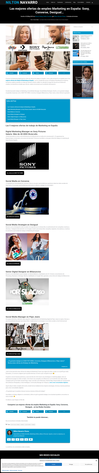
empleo (22, 424)
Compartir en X (64, 366)
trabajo (33, 424)
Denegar (71, 464)
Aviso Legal (20, 470)
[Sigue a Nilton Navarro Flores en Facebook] (13, 439)
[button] (96, 460)
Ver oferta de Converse (13, 216)
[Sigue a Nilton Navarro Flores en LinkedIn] (9, 439)
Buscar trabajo (39, 16)
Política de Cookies (5, 470)
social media (28, 424)
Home (32, 19)
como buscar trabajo (15, 424)
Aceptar (53, 464)
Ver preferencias (88, 464)
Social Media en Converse (13, 112)
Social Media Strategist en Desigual (16, 114)
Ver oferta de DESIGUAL (13, 263)
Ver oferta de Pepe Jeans (13, 354)
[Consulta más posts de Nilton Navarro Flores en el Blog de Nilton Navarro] (31, 439)
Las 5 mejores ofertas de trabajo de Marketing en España (21, 107)
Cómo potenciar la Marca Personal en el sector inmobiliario (86, 44)
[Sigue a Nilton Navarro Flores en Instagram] (22, 439)
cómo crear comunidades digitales (58, 382)
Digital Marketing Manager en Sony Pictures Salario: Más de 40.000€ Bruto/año (26, 109)
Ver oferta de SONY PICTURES (15, 173)
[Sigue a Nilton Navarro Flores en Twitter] (17, 439)
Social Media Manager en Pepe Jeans (16, 119)
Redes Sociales (48, 16)
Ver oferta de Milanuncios (14, 308)
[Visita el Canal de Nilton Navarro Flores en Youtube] (26, 439)
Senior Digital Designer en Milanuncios (16, 116)
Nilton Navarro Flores (60, 16)
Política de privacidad (13, 470)
